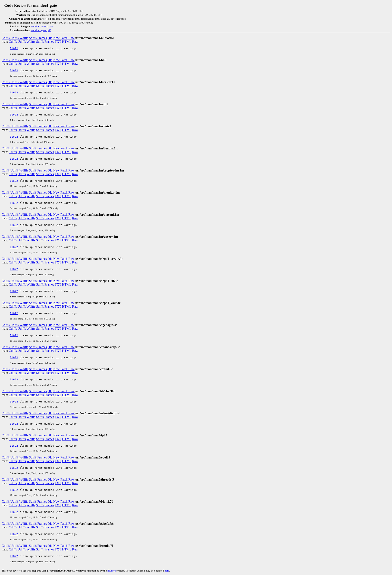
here (167, 570)
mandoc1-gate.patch (42, 26)
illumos (111, 570)
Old (50, 38)
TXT (58, 41)
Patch (64, 38)
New (56, 38)
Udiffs (14, 38)
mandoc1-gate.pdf (41, 30)
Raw (71, 38)
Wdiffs (23, 38)
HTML (66, 41)
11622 (14, 48)
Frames (42, 38)
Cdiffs (6, 38)
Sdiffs (33, 38)
